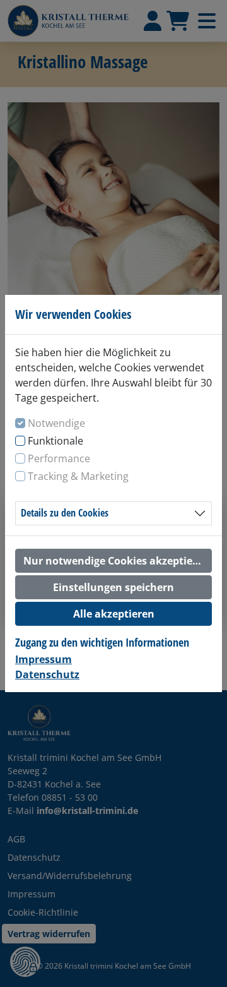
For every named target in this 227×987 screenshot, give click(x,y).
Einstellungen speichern (113, 587)
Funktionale (55, 441)
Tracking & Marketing (78, 476)
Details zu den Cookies (64, 513)
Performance (59, 458)
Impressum (43, 659)
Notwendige (56, 423)
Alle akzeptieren (113, 614)
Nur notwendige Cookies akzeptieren (116, 561)
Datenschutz (47, 674)
